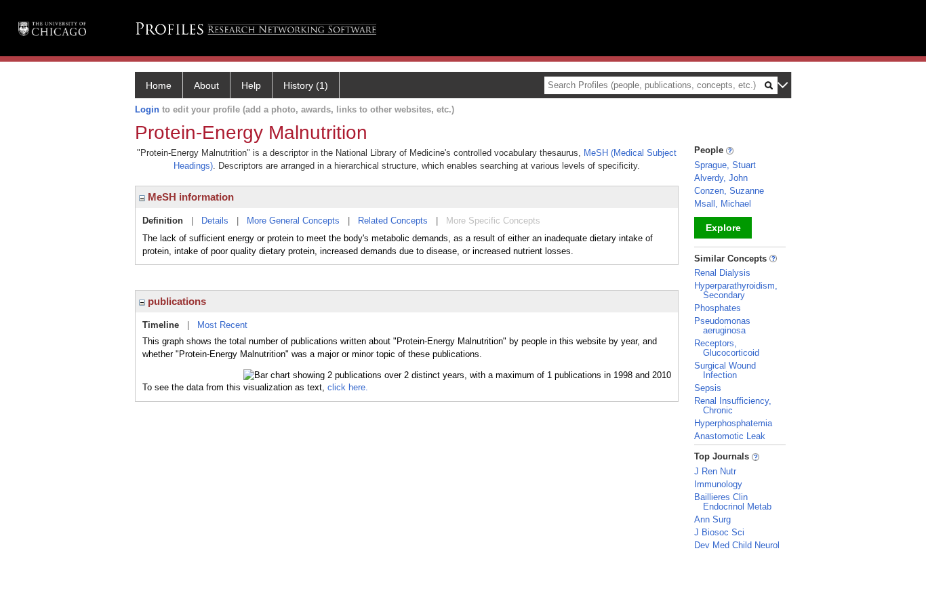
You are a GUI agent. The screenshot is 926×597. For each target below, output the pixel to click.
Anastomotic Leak (729, 436)
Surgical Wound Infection (725, 370)
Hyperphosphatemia (733, 423)
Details (214, 220)
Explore (723, 227)
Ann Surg (712, 519)
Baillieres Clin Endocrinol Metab (732, 502)
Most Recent (222, 325)
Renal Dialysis (722, 273)
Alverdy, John (721, 178)
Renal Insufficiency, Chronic (732, 405)
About (206, 85)
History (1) (305, 85)
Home (159, 85)
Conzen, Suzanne (729, 191)
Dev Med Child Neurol (737, 545)
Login (147, 109)
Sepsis (707, 388)
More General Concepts (293, 220)
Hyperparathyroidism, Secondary (736, 290)
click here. (347, 387)
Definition (162, 220)
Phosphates (717, 308)
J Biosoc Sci (719, 532)
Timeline (160, 325)
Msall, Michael (722, 204)
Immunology (718, 484)
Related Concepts (393, 220)
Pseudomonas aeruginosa (722, 325)
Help (251, 85)
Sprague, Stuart (725, 165)
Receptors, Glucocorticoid (726, 348)
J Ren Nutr (715, 471)
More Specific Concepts (493, 220)
